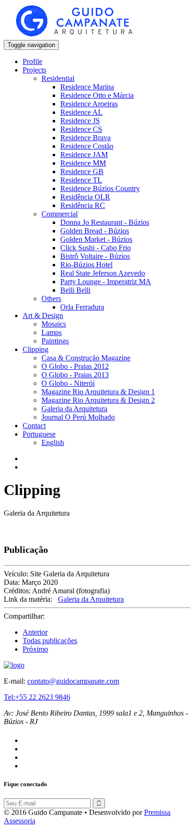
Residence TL (81, 180)
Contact (34, 426)
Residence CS (81, 129)
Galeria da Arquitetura (74, 409)
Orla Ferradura (82, 307)
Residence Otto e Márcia (97, 95)
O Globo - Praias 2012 (75, 366)
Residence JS (80, 121)
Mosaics (53, 324)
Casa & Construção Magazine (85, 358)
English (52, 442)
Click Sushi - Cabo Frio (95, 248)
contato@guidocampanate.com (73, 681)
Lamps (51, 332)
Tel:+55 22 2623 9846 (37, 697)
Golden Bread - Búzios (94, 231)
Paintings (55, 341)
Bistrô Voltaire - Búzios (95, 256)
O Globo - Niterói (68, 383)
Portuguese (39, 434)
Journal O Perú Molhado (78, 417)
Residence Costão (86, 146)
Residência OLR (85, 197)
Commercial (59, 214)
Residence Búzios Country (100, 188)
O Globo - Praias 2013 (75, 375)
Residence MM (83, 163)
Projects (34, 70)
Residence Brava (85, 138)
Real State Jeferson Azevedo (102, 273)
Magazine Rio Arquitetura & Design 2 (98, 400)
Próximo (35, 649)
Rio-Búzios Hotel (86, 265)
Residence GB (82, 171)
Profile (32, 61)
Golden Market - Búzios (96, 239)
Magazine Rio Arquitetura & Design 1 (98, 392)
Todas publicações (50, 641)
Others (51, 299)
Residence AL (81, 112)
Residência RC (82, 205)
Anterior (35, 632)
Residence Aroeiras (89, 104)
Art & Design (43, 315)
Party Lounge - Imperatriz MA (105, 282)
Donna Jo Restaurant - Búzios (104, 222)
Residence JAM (84, 155)
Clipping (35, 349)
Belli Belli (75, 290)
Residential (57, 78)
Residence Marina (87, 87)
